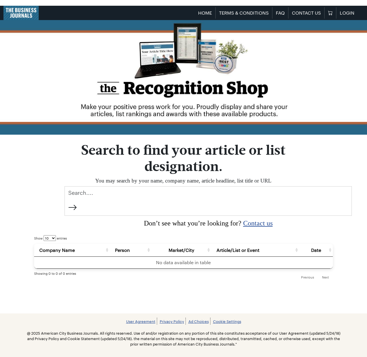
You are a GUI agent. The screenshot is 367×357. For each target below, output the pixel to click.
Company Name (57, 250)
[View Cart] (330, 12)
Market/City (181, 250)
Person (122, 250)
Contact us (258, 223)
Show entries (50, 238)
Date (316, 250)
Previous (307, 277)
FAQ (280, 13)
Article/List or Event (237, 250)
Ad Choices (198, 321)
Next (325, 277)
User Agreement (140, 321)
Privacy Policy (172, 321)
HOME (205, 13)
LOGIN (347, 13)
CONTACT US (306, 13)
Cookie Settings (227, 321)
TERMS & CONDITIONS (244, 13)
